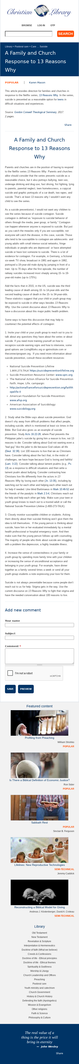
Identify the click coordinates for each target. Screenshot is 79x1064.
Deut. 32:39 (12, 451)
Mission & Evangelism (39, 1005)
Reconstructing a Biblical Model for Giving (39, 907)
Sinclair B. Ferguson (63, 831)
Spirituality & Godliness (39, 966)
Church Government (39, 992)
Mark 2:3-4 (43, 493)
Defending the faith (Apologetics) (39, 1000)
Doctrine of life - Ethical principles (39, 958)
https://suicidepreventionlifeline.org (52, 370)
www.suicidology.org (22, 408)
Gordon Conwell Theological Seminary (35, 112)
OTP (52, 25)
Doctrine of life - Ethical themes (39, 962)
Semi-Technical (64, 869)
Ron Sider (69, 784)
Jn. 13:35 (50, 480)
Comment (13, 646)
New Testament (39, 937)
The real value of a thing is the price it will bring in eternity (39, 1037)
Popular (11, 82)
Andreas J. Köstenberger (42, 911)
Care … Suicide (39, 46)
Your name (12, 620)
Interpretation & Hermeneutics (39, 945)
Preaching (39, 979)
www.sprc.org (64, 374)
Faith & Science (39, 1013)
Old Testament (39, 933)
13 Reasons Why (48, 95)
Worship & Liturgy (39, 971)
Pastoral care (22, 46)
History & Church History (39, 996)
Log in (41, 25)
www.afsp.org (18, 400)
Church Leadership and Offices (39, 975)
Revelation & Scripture (39, 941)
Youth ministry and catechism (39, 988)
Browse (27, 25)
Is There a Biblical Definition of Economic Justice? (39, 780)
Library (8, 46)
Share (68, 124)
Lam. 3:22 (11, 463)
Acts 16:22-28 (33, 434)
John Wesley (49, 1046)
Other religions (39, 1009)
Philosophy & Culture (40, 1017)
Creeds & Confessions (39, 954)
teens (61, 99)
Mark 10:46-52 (61, 489)
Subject (10, 633)
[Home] (39, 10)
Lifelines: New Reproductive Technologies (39, 865)
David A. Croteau (65, 911)
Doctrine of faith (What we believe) (39, 949)
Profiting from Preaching (39, 737)
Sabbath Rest (39, 822)
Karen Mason (37, 82)
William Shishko (66, 742)
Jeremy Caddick (65, 873)
